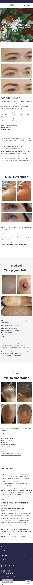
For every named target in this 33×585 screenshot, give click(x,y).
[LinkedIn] (14, 565)
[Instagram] (6, 565)
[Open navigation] (2, 5)
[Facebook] (2, 565)
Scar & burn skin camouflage (9, 328)
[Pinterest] (10, 565)
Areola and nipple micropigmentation (12, 330)
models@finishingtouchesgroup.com (12, 146)
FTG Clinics (4, 513)
